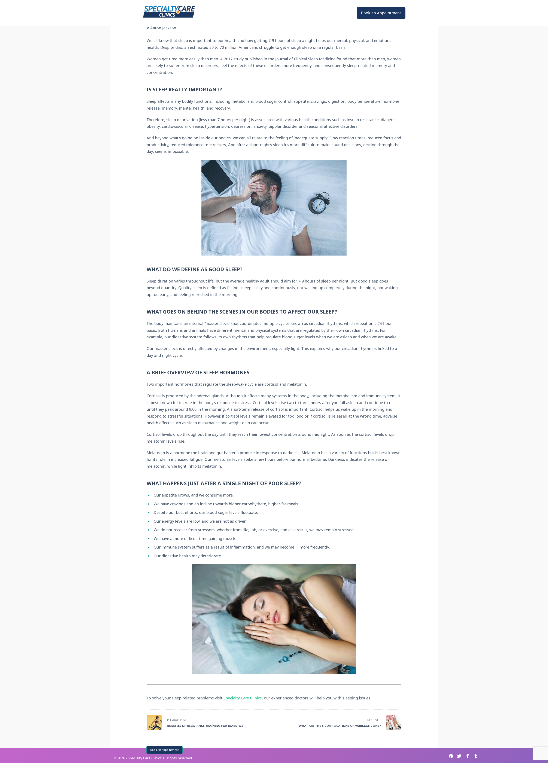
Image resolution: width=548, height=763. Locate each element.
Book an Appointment (381, 12)
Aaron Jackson (163, 27)
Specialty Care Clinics (242, 698)
